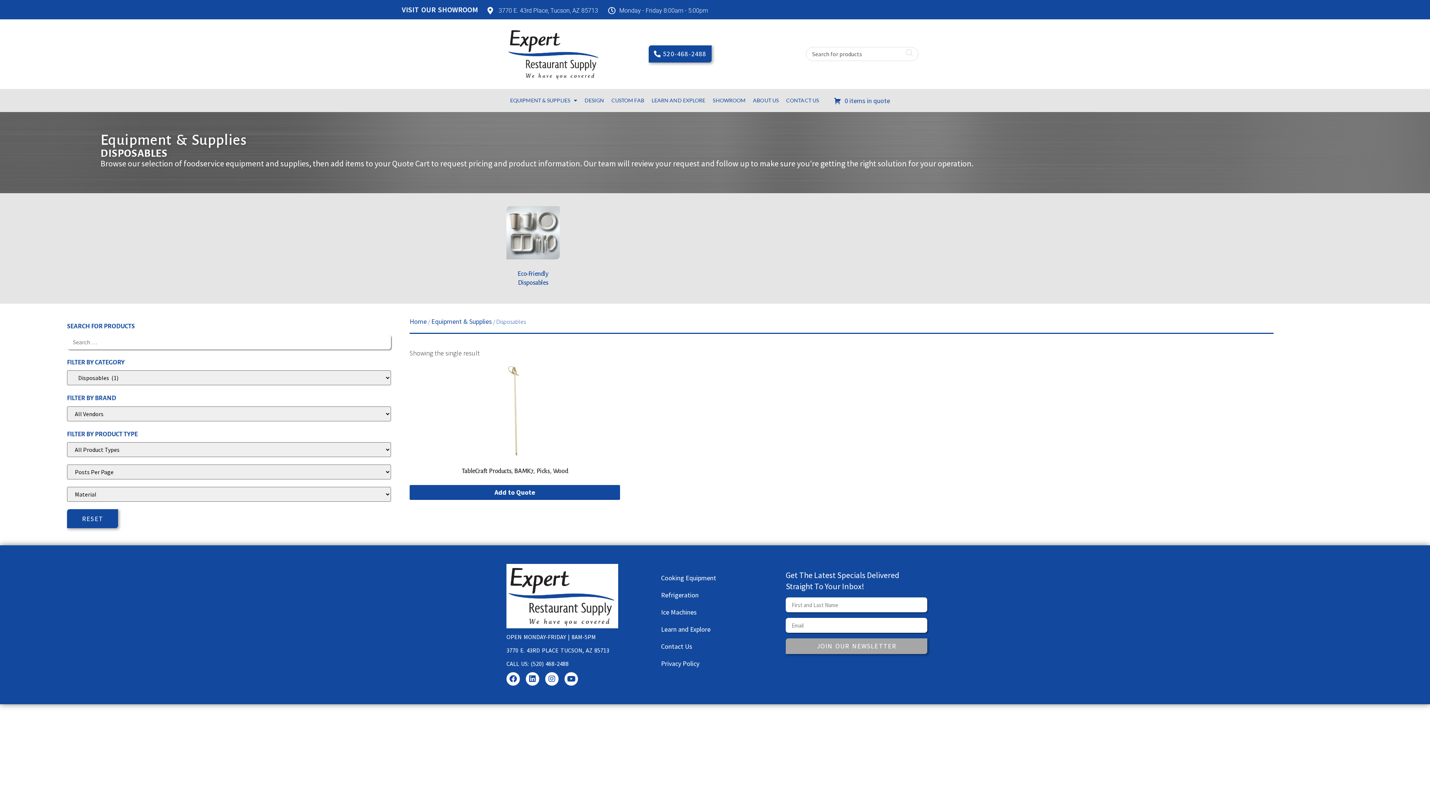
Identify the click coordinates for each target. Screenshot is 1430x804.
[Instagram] (552, 679)
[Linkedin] (532, 679)
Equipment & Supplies (540, 100)
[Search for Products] (229, 342)
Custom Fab (627, 100)
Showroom (729, 100)
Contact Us (802, 100)
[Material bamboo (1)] (229, 494)
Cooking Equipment (688, 578)
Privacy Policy (680, 663)
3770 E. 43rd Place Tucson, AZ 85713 (557, 650)
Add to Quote (515, 492)
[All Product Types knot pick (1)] (229, 449)
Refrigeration (680, 595)
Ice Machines (679, 612)
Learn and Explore (679, 100)
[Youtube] (571, 679)
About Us (766, 100)
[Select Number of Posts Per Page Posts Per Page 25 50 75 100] (229, 472)
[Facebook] (513, 679)
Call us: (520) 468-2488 (537, 663)
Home (418, 321)
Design (594, 100)
